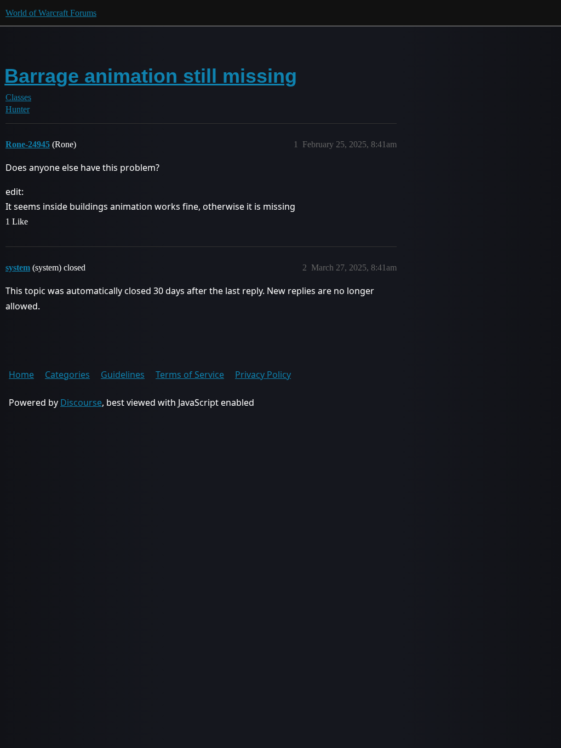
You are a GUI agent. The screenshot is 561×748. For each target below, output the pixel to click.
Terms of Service (190, 375)
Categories (67, 375)
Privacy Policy (263, 375)
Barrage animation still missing (150, 76)
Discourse (81, 402)
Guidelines (123, 375)
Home (21, 375)
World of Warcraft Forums (50, 13)
